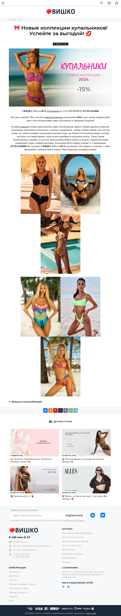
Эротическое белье (72, 537)
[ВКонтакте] (45, 410)
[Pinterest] (55, 410)
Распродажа (68, 558)
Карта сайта (91, 613)
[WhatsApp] (70, 410)
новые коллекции (54, 117)
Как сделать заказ (18, 588)
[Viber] (65, 410)
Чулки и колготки (71, 545)
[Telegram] (75, 410)
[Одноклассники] (50, 410)
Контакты (14, 571)
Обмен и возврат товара (22, 584)
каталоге (25, 126)
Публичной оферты (76, 520)
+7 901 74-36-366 (21, 557)
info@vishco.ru (20, 541)
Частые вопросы (18, 592)
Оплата (13, 580)
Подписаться (74, 515)
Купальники (68, 549)
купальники (53, 111)
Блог (11, 600)
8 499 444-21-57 (19, 537)
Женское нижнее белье (75, 541)
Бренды (66, 562)
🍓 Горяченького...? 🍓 (22, 496)
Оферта (13, 596)
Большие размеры (72, 553)
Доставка (14, 576)
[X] (60, 410)
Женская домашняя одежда (77, 533)
